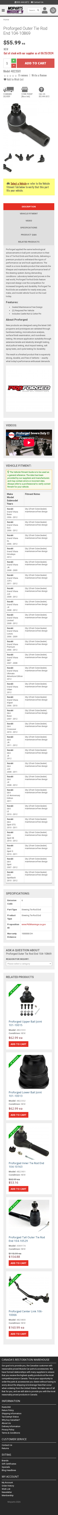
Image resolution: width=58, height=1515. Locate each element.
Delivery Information (11, 1426)
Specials (6, 1467)
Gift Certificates (9, 1464)
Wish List (6, 1489)
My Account (7, 1482)
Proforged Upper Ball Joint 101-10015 (25, 1023)
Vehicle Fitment (29, 213)
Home (6, 19)
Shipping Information (11, 1413)
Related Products (28, 241)
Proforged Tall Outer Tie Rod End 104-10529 (27, 1239)
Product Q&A (29, 234)
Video (29, 220)
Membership (8, 1495)
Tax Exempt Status (10, 1417)
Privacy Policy (8, 1429)
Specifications (28, 227)
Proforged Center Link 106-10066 (26, 1313)
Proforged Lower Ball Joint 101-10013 (25, 1094)
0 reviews (23, 75)
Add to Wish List (15, 79)
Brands (5, 1460)
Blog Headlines (9, 1470)
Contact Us (38, 2)
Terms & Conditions (11, 1433)
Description (29, 206)
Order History (8, 1486)
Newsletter (7, 1492)
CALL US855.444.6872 (44, 95)
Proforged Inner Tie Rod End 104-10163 (26, 1164)
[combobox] (29, 963)
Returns (5, 1448)
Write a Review (39, 75)
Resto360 (6, 1407)
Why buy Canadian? (11, 1420)
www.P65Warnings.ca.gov (34, 924)
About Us (6, 1423)
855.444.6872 (22, 2)
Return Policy (8, 1410)
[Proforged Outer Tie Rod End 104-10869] (29, 125)
